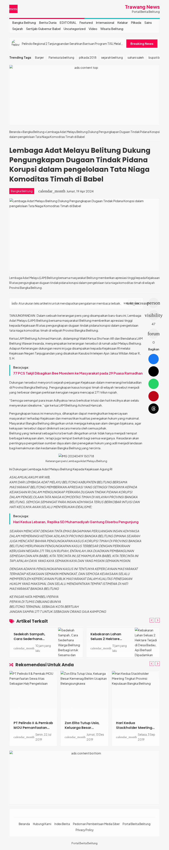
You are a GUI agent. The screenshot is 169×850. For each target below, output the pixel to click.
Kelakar (122, 22)
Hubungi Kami (42, 824)
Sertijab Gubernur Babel (43, 29)
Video (93, 29)
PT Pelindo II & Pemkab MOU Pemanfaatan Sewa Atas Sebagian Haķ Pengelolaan (33, 730)
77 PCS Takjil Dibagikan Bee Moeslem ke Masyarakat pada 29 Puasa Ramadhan (78, 373)
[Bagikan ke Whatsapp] (153, 384)
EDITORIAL (68, 22)
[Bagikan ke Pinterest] (153, 396)
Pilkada (136, 22)
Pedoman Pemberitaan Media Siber (96, 824)
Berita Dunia (47, 22)
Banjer (39, 57)
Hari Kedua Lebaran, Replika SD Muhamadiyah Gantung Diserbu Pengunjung (75, 522)
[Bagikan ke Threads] (153, 408)
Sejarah (17, 29)
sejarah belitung (112, 57)
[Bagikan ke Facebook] (153, 359)
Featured (86, 22)
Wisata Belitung (111, 29)
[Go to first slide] (157, 620)
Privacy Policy (85, 830)
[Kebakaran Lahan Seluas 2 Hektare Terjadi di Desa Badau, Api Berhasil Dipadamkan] (147, 642)
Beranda (24, 824)
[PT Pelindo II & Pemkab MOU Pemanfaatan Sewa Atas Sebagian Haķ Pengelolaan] (33, 693)
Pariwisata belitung (61, 57)
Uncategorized (75, 29)
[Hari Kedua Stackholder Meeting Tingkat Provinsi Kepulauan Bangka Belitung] (136, 693)
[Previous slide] (152, 620)
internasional (105, 22)
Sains (148, 22)
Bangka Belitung (24, 22)
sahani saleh (136, 57)
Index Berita (62, 824)
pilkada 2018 (87, 57)
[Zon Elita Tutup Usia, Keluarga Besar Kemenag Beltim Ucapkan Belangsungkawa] (84, 693)
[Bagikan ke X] (153, 371)
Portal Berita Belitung (136, 824)
